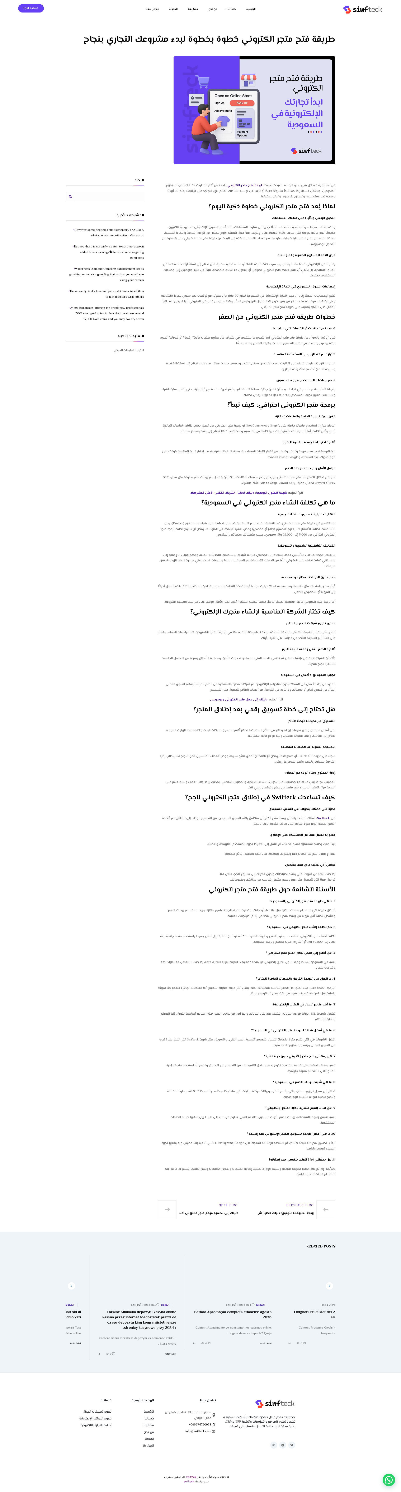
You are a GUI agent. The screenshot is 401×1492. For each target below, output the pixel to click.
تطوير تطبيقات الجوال (97, 1411)
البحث (139, 180)
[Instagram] (273, 1445)
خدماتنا (232, 9)
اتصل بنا (148, 1445)
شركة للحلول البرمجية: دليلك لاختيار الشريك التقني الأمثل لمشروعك (238, 493)
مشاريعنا (193, 9)
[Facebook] (282, 1445)
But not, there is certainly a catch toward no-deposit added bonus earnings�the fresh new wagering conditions (109, 252)
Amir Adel (329, 1343)
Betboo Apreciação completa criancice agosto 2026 (296, 1314)
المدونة (173, 9)
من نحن (212, 9)
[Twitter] (291, 1445)
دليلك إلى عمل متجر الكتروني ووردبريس (238, 699)
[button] (329, 1286)
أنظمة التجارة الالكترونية (96, 1425)
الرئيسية (250, 9)
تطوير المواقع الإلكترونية (95, 1418)
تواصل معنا (152, 9)
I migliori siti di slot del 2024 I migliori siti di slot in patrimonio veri (108, 1314)
